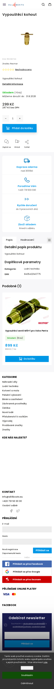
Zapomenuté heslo (11, 553)
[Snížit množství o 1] (5, 118)
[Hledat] (43, 4)
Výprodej (7, 420)
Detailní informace (12, 84)
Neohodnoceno (23, 70)
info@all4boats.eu (12, 496)
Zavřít (46, 152)
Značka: (10, 63)
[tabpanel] (27, 328)
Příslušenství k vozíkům (15, 416)
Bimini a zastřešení (12, 399)
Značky (6, 429)
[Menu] (4, 4)
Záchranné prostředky (14, 403)
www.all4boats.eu (18, 511)
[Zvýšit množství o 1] (19, 118)
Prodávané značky (12, 425)
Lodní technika (31, 268)
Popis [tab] (9, 239)
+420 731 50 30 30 (12, 501)
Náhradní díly (9, 381)
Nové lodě (7, 412)
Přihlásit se (27, 643)
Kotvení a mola (10, 390)
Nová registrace (10, 549)
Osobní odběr (10, 505)
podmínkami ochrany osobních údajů (29, 626)
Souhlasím (27, 675)
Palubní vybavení (11, 394)
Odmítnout (27, 683)
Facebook (11, 511)
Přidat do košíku (22, 128)
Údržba (6, 407)
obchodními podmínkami (34, 623)
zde (46, 662)
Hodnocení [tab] (27, 239)
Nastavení (27, 667)
